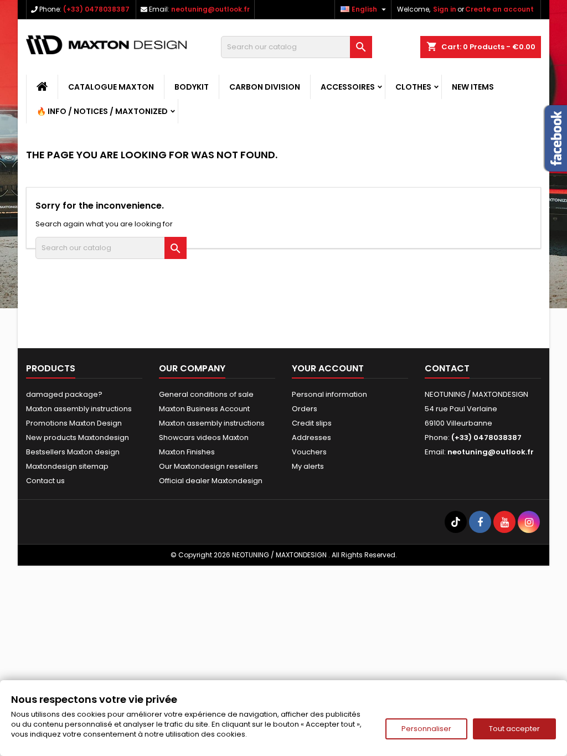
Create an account (499, 9)
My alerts (308, 466)
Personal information (329, 394)
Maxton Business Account (204, 408)
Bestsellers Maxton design (73, 452)
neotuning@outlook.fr (210, 9)
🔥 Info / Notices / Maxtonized (102, 111)
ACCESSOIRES (348, 86)
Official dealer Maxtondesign (210, 480)
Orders (304, 408)
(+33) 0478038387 (96, 9)
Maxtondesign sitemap (67, 466)
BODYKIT (191, 86)
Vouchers (309, 452)
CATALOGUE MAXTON (111, 86)
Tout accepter (514, 728)
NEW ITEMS (473, 86)
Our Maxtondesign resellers (208, 466)
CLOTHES (413, 86)
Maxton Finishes (187, 452)
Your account (328, 368)
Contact (447, 368)
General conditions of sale (206, 394)
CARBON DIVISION (264, 86)
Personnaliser (426, 728)
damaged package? (64, 394)
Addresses (311, 437)
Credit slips (312, 423)
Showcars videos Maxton (204, 437)
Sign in (444, 9)
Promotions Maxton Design (74, 423)
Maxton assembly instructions (79, 408)
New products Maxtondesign (77, 437)
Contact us (45, 480)
